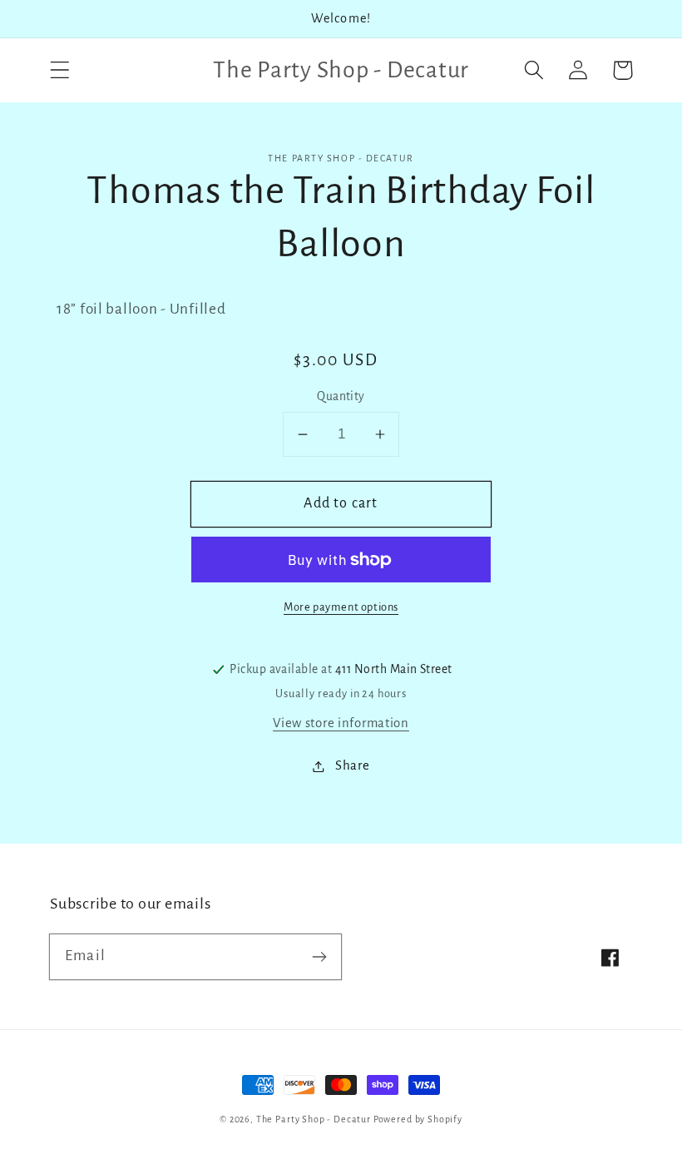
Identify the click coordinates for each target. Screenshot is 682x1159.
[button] (60, 70)
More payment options (341, 607)
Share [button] (352, 765)
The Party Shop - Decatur (313, 1119)
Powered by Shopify (417, 1119)
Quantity (341, 396)
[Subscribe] (319, 956)
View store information (341, 723)
